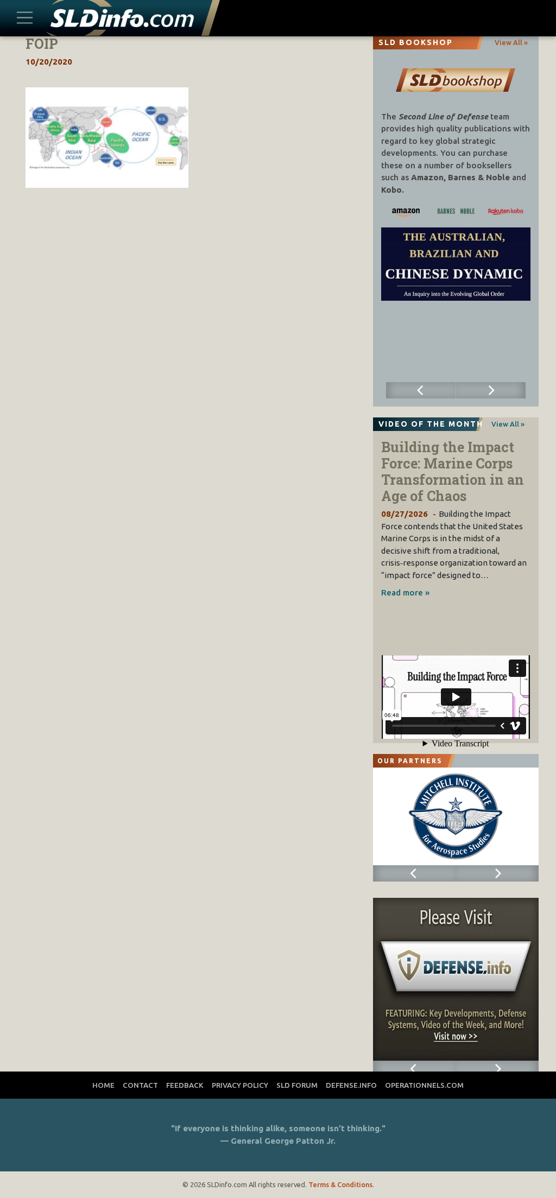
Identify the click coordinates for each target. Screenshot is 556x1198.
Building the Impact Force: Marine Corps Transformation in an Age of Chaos (452, 471)
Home (103, 1085)
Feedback (185, 1085)
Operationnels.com (424, 1085)
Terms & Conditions (340, 1184)
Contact (140, 1085)
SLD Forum (297, 1085)
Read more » (405, 592)
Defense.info (351, 1085)
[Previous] (421, 390)
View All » (511, 42)
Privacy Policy (240, 1085)
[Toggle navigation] (25, 18)
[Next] (491, 390)
